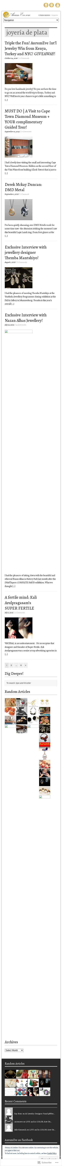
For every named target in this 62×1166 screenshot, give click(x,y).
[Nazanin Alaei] (44, 784)
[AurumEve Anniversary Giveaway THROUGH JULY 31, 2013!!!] (44, 1034)
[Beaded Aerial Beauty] (44, 740)
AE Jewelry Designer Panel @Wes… (40, 1113)
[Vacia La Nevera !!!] (21, 704)
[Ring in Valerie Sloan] (21, 722)
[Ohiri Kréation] (10, 1076)
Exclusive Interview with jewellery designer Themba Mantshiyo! (26, 252)
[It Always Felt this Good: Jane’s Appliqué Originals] (21, 1094)
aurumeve (18, 1121)
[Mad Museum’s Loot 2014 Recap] (44, 775)
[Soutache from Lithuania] (10, 713)
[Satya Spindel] (10, 704)
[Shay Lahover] (44, 722)
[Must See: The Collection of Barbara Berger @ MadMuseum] (10, 963)
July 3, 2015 (9, 612)
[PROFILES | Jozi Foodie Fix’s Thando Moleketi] (10, 722)
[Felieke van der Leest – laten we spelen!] (33, 963)
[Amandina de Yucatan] (44, 766)
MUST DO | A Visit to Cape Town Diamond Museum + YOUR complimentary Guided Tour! (27, 119)
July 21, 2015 (9, 324)
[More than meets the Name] (33, 704)
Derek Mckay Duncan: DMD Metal (23, 187)
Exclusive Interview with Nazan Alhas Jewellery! (26, 317)
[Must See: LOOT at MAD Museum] (21, 1085)
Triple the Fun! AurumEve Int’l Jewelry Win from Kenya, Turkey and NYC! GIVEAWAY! (30, 48)
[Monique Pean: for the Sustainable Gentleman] (33, 722)
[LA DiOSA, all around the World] (33, 713)
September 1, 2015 (11, 194)
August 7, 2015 (10, 262)
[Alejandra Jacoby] (44, 1076)
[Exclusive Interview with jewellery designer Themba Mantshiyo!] (44, 731)
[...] (6, 99)
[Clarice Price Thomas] (10, 1085)
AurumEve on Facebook (19, 1140)
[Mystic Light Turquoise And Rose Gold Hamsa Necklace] (44, 757)
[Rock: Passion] (33, 1085)
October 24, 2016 (11, 58)
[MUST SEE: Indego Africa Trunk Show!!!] (10, 1094)
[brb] (44, 748)
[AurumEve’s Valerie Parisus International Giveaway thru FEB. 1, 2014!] (21, 1076)
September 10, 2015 (12, 131)
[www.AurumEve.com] (31, 14)
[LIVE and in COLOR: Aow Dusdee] (33, 1076)
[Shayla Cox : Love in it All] (21, 713)
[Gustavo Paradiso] (44, 793)
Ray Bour (18, 1113)
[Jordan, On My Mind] (44, 704)
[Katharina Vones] (44, 1094)
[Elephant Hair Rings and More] (21, 731)
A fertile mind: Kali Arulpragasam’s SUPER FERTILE (21, 602)
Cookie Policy (52, 1153)
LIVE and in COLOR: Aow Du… (39, 1121)
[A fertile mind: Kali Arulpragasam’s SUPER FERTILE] (33, 1094)
